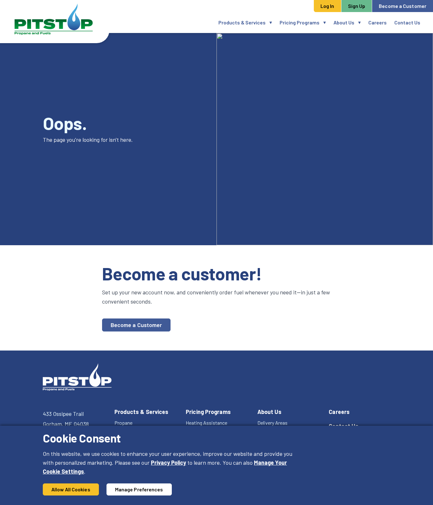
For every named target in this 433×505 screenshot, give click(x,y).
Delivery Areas (272, 423)
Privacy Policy (168, 462)
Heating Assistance (206, 423)
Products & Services (242, 22)
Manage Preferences (139, 489)
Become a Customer (402, 6)
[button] (272, 22)
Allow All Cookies (70, 489)
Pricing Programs (300, 22)
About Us (343, 22)
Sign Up (356, 6)
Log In (327, 6)
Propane (123, 423)
